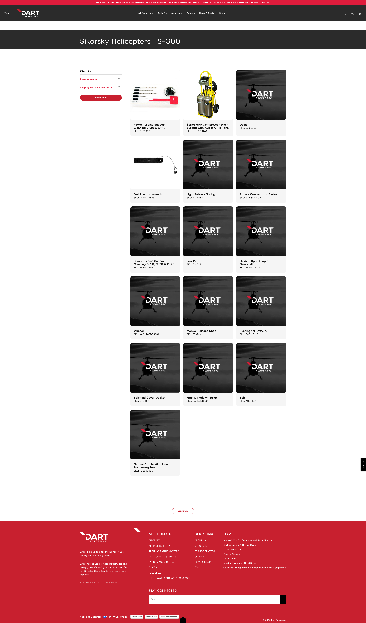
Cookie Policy (151, 616)
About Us (200, 540)
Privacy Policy (137, 616)
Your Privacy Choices (117, 616)
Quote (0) (363, 464)
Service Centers (205, 551)
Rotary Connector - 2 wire (258, 194)
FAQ (197, 567)
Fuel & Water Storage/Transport (169, 578)
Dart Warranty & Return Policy (239, 545)
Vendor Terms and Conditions (239, 563)
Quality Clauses (231, 554)
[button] (9, 13)
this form (266, 2)
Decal (243, 124)
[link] (352, 13)
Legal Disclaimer (232, 549)
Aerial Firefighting (160, 545)
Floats (153, 567)
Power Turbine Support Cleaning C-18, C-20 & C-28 (154, 262)
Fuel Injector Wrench (148, 194)
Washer (139, 331)
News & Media (207, 13)
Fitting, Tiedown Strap (202, 397)
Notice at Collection (90, 616)
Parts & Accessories (161, 561)
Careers (191, 13)
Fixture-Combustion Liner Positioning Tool (151, 465)
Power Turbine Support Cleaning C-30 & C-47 (150, 126)
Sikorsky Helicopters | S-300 (101, 28)
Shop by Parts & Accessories (96, 87)
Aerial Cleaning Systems (164, 551)
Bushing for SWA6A (253, 331)
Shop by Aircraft (89, 78)
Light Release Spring (201, 194)
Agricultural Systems (162, 556)
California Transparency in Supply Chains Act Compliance (254, 567)
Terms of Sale (230, 558)
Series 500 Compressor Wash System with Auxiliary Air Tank (208, 126)
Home (83, 28)
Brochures (201, 545)
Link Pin (192, 261)
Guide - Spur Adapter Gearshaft (255, 262)
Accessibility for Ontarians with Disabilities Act (248, 540)
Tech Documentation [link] (169, 13)
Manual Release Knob (201, 331)
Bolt (242, 397)
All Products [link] (144, 13)
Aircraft (154, 540)
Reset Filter (101, 97)
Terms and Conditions (169, 616)
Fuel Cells (155, 572)
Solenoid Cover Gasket (149, 397)
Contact (223, 13)
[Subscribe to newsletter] (283, 599)
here (246, 2)
